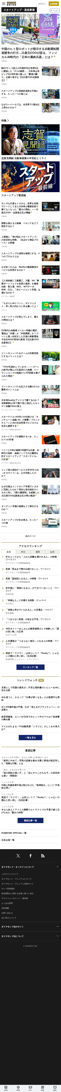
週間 (38, 551)
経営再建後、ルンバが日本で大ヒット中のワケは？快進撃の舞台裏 (30, 718)
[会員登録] (54, 3)
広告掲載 (5, 908)
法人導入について (9, 917)
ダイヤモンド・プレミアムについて (16, 878)
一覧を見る (30, 737)
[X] (18, 856)
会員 (52, 551)
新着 (6, 1090)
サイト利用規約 (8, 888)
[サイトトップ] (11, 4)
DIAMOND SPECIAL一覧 (14, 832)
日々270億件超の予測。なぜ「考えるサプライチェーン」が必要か (30, 708)
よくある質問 (7, 903)
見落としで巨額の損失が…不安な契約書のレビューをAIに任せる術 (30, 689)
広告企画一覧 (7, 839)
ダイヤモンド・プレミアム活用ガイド (17, 883)
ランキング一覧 (30, 667)
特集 (4, 120)
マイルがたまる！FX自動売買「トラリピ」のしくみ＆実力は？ (30, 728)
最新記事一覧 (30, 820)
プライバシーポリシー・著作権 (14, 898)
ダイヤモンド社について (12, 936)
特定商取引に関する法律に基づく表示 (17, 893)
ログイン (42, 4)
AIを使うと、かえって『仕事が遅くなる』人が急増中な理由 (30, 699)
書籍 (55, 1090)
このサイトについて (9, 874)
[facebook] (30, 856)
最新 (9, 551)
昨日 (23, 551)
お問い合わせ (7, 912)
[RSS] (43, 856)
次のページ (30, 535)
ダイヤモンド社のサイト (12, 926)
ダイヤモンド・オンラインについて (17, 866)
